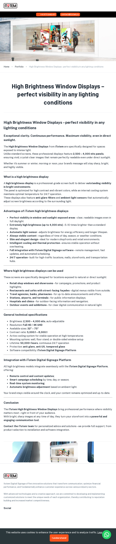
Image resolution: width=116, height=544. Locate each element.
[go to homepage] (10, 7)
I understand (59, 538)
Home (6, 66)
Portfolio (19, 66)
